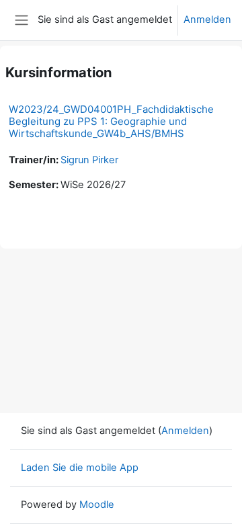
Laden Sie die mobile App (79, 468)
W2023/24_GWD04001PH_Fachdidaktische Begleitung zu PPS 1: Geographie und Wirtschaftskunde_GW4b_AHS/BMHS (111, 121)
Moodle (96, 504)
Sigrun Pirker (89, 160)
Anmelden (207, 19)
